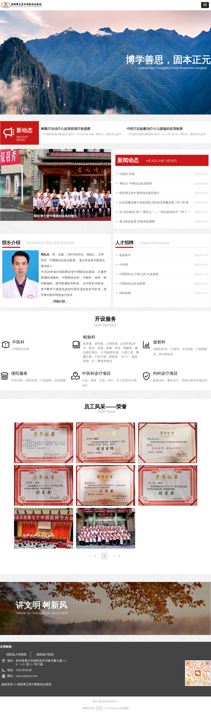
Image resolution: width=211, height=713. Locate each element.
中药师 (123, 264)
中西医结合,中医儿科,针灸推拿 (138, 274)
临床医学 (125, 255)
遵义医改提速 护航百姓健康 (137, 221)
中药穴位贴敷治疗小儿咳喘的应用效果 (155, 128)
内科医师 (125, 293)
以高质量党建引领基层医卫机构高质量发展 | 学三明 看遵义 (155, 202)
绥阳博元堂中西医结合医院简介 (139, 193)
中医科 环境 (127, 174)
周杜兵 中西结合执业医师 (135, 183)
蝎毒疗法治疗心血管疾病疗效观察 (65, 128)
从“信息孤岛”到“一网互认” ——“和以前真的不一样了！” (155, 212)
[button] (205, 5)
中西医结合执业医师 (132, 283)
